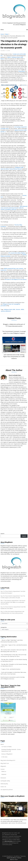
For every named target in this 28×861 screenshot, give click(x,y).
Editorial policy (4, 783)
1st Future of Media (6, 746)
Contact (3, 769)
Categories (4, 627)
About (2, 744)
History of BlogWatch (6, 754)
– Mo (2, 640)
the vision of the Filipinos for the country (15, 279)
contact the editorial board (18, 823)
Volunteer (3, 774)
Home (2, 34)
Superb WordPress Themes (14, 857)
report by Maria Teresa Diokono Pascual (11, 169)
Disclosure (3, 778)
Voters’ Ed (3, 786)
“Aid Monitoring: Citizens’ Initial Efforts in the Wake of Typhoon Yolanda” (13, 730)
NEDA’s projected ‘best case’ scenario (13, 268)
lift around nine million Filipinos (16, 253)
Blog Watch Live (5, 763)
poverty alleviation (6, 311)
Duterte (18, 309)
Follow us (3, 771)
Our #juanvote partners (7, 789)
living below (22, 71)
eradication (4, 270)
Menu (2, 29)
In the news (4, 757)
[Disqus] (14, 470)
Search (2, 533)
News (6, 34)
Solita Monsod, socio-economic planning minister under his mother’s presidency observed (14, 208)
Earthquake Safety (5, 780)
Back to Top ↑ (14, 859)
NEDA (22, 309)
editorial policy (15, 578)
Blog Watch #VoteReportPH (8, 760)
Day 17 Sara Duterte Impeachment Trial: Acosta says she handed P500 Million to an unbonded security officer (13, 602)
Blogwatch (3, 766)
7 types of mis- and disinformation (11, 669)
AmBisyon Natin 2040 (9, 309)
